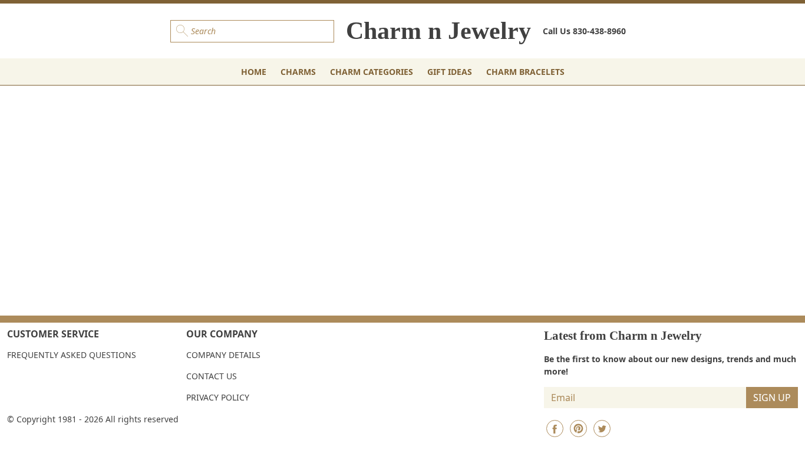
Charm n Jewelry (438, 30)
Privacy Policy (217, 397)
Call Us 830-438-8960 (584, 31)
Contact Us (211, 376)
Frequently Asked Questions (71, 354)
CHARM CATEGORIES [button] (371, 71)
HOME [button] (253, 71)
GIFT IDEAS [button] (449, 71)
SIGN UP (772, 397)
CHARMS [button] (298, 71)
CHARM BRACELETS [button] (525, 71)
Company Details (223, 354)
